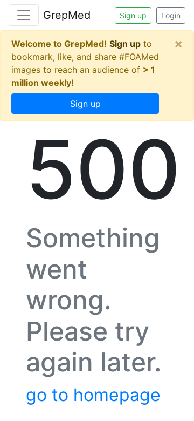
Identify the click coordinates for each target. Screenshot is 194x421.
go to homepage (93, 394)
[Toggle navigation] (24, 15)
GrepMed (67, 15)
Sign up (133, 15)
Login (171, 15)
